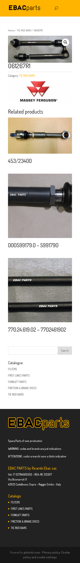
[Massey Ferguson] (39, 92)
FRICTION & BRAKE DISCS (22, 388)
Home (11, 30)
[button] (65, 42)
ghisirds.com (32, 552)
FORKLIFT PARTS (17, 382)
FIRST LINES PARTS (19, 375)
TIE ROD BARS (24, 30)
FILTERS (12, 369)
